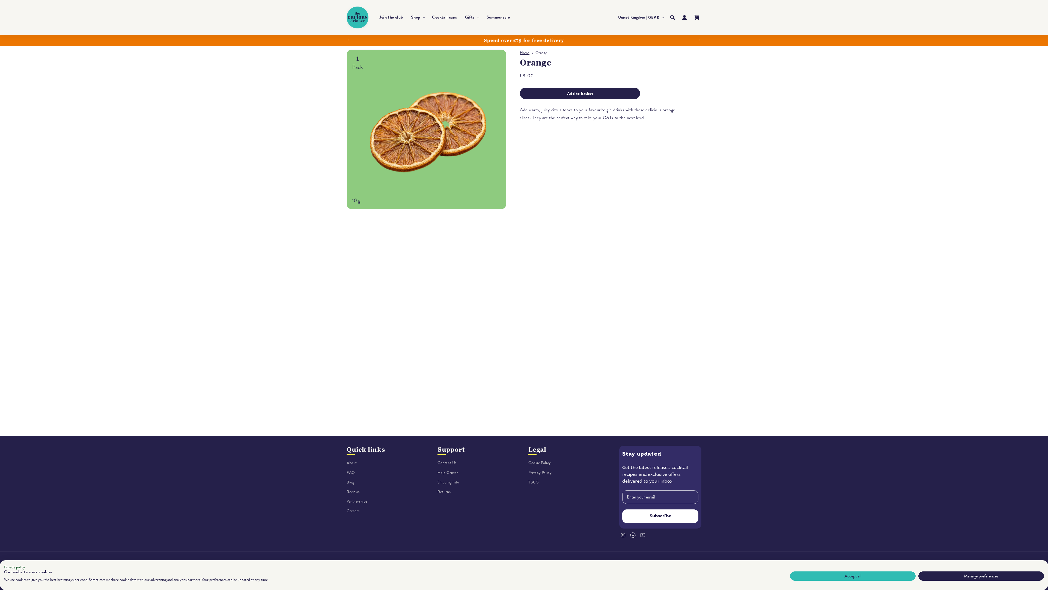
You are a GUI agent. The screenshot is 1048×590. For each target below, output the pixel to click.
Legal (537, 449)
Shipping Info (448, 482)
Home (524, 53)
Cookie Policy (539, 463)
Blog (350, 482)
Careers (353, 511)
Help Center (447, 473)
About (352, 463)
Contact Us (447, 463)
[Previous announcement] (349, 40)
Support (451, 449)
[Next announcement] (699, 40)
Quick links (366, 449)
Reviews (353, 492)
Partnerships (357, 502)
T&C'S (533, 482)
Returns (444, 492)
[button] (418, 17)
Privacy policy (14, 567)
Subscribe (660, 516)
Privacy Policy (540, 473)
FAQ (351, 473)
